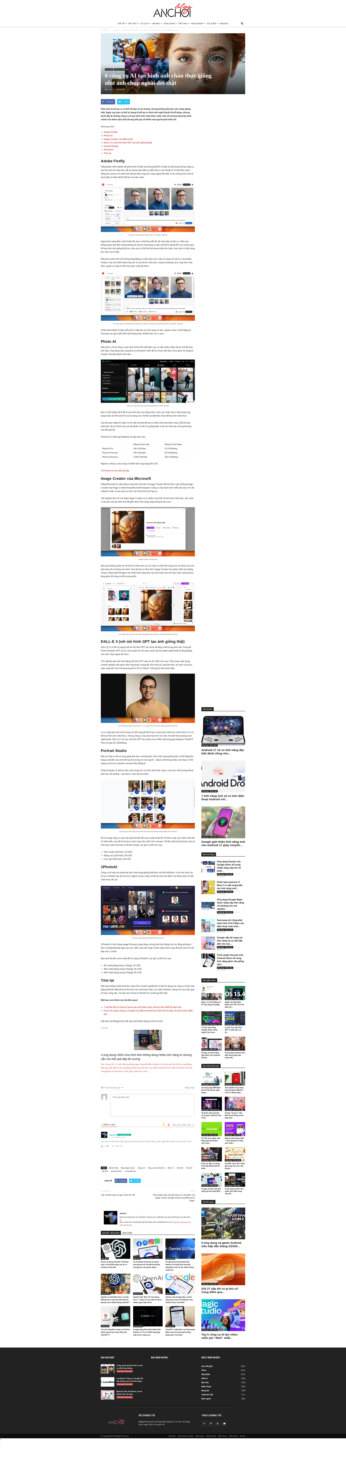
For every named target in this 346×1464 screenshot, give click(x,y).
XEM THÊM (127, 1233)
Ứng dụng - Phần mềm (122, 69)
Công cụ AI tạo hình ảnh (156, 1168)
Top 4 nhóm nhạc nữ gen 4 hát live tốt (118, 1195)
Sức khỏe (211, 23)
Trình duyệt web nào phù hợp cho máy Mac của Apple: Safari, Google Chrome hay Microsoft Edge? (174, 1198)
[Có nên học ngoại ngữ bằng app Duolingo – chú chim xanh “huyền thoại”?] (211, 1129)
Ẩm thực (132, 23)
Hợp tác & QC (211, 1436)
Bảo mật (137, 1258)
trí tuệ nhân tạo (130, 1171)
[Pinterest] (211, 1423)
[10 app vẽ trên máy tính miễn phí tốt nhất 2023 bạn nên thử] (211, 1180)
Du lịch (144, 23)
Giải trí (121, 23)
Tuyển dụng (199, 1436)
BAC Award (233, 1436)
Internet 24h (170, 1258)
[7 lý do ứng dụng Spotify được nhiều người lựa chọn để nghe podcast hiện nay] (211, 1018)
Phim (203, 1370)
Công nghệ (169, 23)
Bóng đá (205, 1390)
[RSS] (217, 1423)
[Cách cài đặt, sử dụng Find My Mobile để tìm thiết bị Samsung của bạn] (211, 1154)
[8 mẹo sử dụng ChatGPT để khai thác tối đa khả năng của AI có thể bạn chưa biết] (115, 1249)
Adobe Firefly (110, 132)
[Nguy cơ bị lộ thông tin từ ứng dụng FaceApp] (211, 993)
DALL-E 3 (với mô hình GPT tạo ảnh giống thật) (128, 142)
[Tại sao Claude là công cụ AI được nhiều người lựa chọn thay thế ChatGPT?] (115, 1316)
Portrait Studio (111, 146)
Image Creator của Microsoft (118, 139)
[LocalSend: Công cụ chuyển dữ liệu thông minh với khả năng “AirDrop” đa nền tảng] (107, 1382)
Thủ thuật (105, 1258)
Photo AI (108, 135)
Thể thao (182, 23)
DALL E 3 (171, 1168)
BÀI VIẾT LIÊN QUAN (110, 1233)
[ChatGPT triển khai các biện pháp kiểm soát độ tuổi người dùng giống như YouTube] (180, 1316)
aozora (123, 1213)
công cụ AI (141, 1168)
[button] (242, 23)
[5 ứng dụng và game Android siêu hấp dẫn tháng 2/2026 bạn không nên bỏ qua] (223, 1223)
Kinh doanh (197, 23)
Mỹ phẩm (205, 1374)
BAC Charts (222, 1436)
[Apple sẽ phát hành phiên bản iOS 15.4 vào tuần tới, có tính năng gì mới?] (235, 993)
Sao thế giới (206, 1366)
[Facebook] (204, 1423)
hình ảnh (180, 1168)
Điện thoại (206, 1386)
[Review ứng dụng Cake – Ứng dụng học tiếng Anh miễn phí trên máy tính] (235, 1129)
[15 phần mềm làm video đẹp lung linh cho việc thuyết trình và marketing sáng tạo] (235, 1154)
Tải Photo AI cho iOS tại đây (115, 471)
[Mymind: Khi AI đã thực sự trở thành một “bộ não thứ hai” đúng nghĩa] (107, 1395)
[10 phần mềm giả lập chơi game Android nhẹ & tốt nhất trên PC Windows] (211, 1104)
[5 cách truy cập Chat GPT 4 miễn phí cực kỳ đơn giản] (235, 1018)
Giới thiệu (172, 1436)
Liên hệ (242, 1436)
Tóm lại (107, 153)
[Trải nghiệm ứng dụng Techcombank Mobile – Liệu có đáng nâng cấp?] (235, 1078)
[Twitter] (224, 1423)
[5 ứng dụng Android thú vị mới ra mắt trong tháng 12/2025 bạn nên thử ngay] (107, 1369)
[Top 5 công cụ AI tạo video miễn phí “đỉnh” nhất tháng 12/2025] (223, 1315)
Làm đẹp (156, 23)
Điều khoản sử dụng (185, 1436)
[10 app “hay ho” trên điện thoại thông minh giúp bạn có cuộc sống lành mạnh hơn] (235, 1104)
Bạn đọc (224, 23)
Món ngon (206, 1398)
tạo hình (105, 1171)
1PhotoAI (108, 150)
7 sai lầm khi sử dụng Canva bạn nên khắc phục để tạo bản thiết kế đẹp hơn (143, 1007)
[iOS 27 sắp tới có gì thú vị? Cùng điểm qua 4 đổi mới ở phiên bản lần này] (223, 1269)
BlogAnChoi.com (146, 1421)
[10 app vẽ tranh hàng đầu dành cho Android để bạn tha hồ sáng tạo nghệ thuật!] (211, 1044)
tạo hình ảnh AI (116, 1171)
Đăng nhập (189, 1088)
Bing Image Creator (128, 1168)
